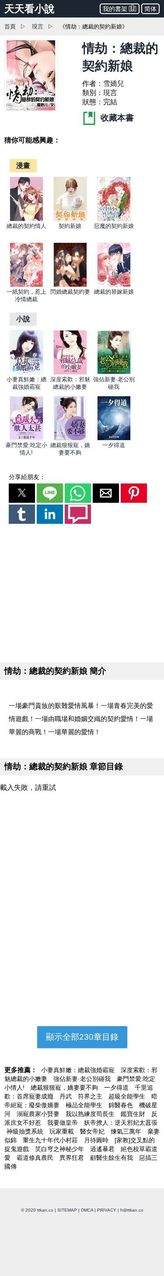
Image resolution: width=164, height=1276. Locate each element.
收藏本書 (116, 117)
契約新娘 (70, 226)
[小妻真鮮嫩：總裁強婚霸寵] (26, 373)
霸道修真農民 (36, 1157)
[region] (82, 591)
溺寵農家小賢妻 (39, 1113)
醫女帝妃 (93, 1131)
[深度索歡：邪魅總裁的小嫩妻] (70, 373)
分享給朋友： (27, 476)
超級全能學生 (127, 1096)
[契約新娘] (70, 219)
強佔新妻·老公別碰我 (82, 1078)
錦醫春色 (121, 1105)
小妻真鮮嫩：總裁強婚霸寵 (78, 1069)
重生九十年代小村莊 (51, 1140)
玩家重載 (62, 1131)
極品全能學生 (85, 1105)
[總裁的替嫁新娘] (114, 285)
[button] (22, 493)
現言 (37, 26)
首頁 (10, 26)
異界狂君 (72, 1157)
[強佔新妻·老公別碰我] (114, 373)
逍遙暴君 (103, 1148)
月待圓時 (97, 1140)
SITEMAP (67, 1210)
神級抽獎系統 (26, 1131)
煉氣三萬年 (127, 1131)
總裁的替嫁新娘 (114, 291)
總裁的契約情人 (26, 226)
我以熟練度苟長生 (91, 1113)
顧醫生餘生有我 (112, 1157)
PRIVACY (106, 1210)
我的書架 (115, 8)
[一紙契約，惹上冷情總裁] (26, 285)
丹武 (66, 1096)
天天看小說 (29, 8)
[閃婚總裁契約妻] (70, 285)
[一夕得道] (114, 438)
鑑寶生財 (134, 1113)
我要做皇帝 (63, 1122)
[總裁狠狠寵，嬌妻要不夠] (70, 438)
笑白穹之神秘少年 (60, 1148)
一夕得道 (113, 445)
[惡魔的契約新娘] (114, 219)
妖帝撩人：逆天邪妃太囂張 (120, 1122)
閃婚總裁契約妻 (70, 291)
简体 (150, 8)
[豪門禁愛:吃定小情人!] (26, 438)
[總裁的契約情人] (26, 219)
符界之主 (91, 1096)
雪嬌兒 (113, 83)
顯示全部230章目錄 (82, 1036)
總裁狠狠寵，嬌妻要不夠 (65, 1087)
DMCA (87, 1210)
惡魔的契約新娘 (114, 226)
